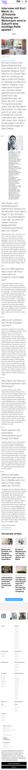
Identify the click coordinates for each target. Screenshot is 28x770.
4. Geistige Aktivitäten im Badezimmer (18, 636)
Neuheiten (4, 675)
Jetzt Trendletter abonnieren (14, 599)
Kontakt (3, 713)
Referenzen (4, 651)
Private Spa (4, 656)
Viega (16, 697)
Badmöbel (4, 685)
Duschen (3, 681)
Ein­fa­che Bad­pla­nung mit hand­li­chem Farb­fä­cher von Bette (20, 554)
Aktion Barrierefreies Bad (18, 708)
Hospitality (4, 653)
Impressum (4, 715)
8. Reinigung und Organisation (18, 642)
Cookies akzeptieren (14, 763)
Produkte (4, 673)
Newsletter (4, 720)
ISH (2, 704)
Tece (16, 696)
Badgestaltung (5, 60)
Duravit (17, 683)
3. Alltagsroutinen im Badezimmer (18, 634)
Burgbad (17, 678)
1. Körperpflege (18, 631)
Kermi (16, 691)
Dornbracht (18, 681)
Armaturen (4, 678)
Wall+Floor (18, 653)
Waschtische (4, 683)
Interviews (13, 60)
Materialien (18, 656)
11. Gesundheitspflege (18, 647)
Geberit (17, 685)
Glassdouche (18, 686)
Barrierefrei (18, 659)
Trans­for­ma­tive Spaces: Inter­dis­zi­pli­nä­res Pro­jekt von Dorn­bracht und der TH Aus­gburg (20, 584)
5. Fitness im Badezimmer (18, 637)
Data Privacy (4, 719)
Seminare (4, 701)
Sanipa (17, 694)
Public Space (4, 655)
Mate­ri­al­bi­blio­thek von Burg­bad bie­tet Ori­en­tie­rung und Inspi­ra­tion (6, 554)
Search (22, 1)
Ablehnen (14, 767)
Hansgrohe (18, 688)
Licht (16, 658)
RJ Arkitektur (18, 666)
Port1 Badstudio (18, 669)
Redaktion (18, 711)
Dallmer (17, 680)
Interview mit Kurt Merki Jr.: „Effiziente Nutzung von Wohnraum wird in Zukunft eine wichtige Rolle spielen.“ (13, 19)
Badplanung (4, 662)
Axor (16, 675)
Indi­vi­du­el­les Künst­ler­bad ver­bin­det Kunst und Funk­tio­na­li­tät (6, 582)
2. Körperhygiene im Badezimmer (18, 633)
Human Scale (18, 630)
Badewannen (4, 680)
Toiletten (3, 686)
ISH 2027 (4, 706)
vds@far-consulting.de (6, 738)
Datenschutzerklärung (11, 760)
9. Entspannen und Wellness (18, 644)
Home (3, 626)
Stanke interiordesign (18, 667)
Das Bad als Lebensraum (18, 628)
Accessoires (4, 677)
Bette (16, 677)
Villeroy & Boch (18, 699)
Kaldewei (17, 689)
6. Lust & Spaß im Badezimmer (18, 639)
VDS (16, 709)
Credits (3, 717)
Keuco (16, 692)
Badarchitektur (19, 547)
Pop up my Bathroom (18, 706)
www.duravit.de (6, 527)
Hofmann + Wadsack (18, 664)
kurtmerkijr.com (6, 529)
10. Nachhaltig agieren (18, 645)
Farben (17, 655)
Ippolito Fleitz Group (18, 670)
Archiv (16, 648)
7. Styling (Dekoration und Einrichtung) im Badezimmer (18, 641)
